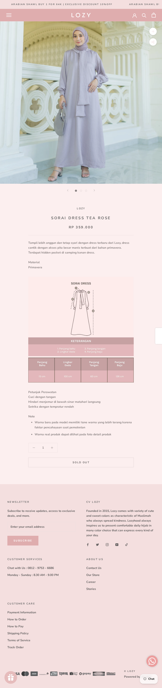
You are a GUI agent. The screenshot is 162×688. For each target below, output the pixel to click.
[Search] (144, 15)
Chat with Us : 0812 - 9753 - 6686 (30, 568)
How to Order (16, 619)
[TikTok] (126, 544)
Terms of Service (18, 640)
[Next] (94, 190)
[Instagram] (107, 544)
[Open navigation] (8, 15)
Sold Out (81, 462)
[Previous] (67, 190)
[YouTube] (116, 544)
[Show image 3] (86, 191)
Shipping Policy (17, 633)
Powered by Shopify (137, 677)
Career (91, 582)
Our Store (93, 575)
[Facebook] (87, 544)
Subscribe (23, 540)
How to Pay (15, 626)
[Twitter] (97, 544)
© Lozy (129, 671)
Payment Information (21, 612)
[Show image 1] (76, 191)
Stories (91, 589)
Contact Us (93, 568)
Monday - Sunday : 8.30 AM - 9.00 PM (33, 575)
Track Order (15, 647)
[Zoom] (153, 31)
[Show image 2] (81, 191)
